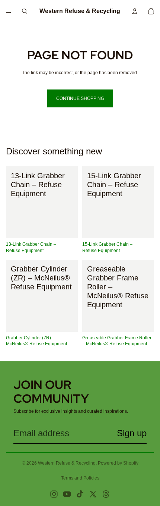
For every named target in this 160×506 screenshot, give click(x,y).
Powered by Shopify (118, 463)
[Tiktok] (80, 494)
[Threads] (106, 494)
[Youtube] (67, 494)
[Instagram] (53, 494)
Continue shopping (80, 98)
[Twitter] (93, 494)
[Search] (24, 11)
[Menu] (8, 11)
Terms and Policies (80, 478)
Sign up (132, 433)
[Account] (135, 11)
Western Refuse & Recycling (67, 463)
